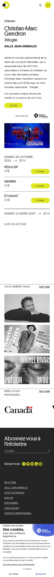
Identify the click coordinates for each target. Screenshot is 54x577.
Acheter (40, 171)
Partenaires (11, 503)
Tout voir (44, 287)
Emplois (8, 498)
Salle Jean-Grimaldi (16, 488)
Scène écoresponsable (17, 513)
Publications (11, 508)
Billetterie (10, 482)
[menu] (48, 5)
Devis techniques (14, 493)
